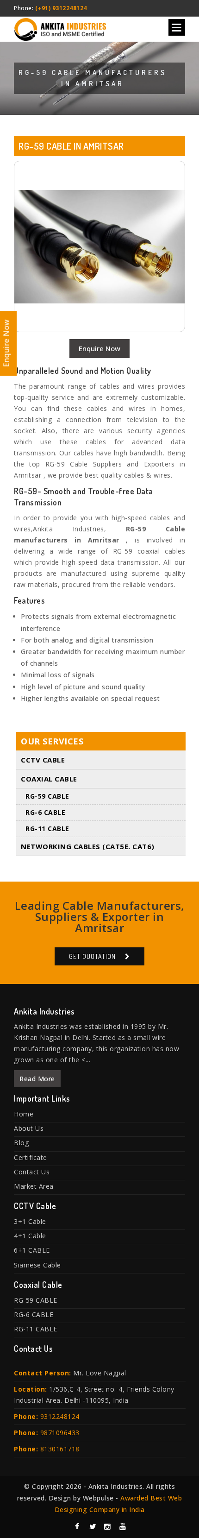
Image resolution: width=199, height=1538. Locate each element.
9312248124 (60, 1416)
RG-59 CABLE (47, 796)
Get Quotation (92, 956)
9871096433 (60, 1432)
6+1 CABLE (32, 1250)
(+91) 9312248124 (61, 8)
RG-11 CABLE (47, 828)
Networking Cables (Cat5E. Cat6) (88, 846)
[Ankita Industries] (60, 27)
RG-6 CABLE (45, 812)
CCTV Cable (43, 759)
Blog (21, 1142)
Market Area (34, 1186)
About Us (29, 1128)
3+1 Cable (30, 1221)
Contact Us (32, 1171)
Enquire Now (99, 348)
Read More (37, 1078)
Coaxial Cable (49, 778)
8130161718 (60, 1448)
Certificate (30, 1157)
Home (23, 1113)
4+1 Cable (30, 1235)
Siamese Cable (37, 1265)
